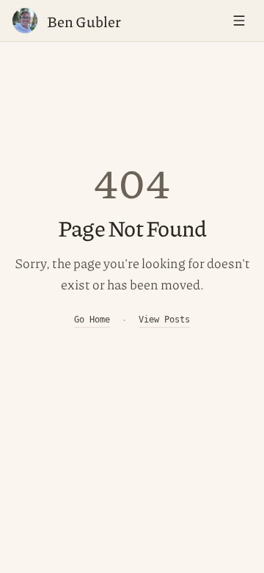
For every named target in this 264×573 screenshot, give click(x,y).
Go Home (92, 319)
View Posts (164, 319)
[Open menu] (239, 20)
